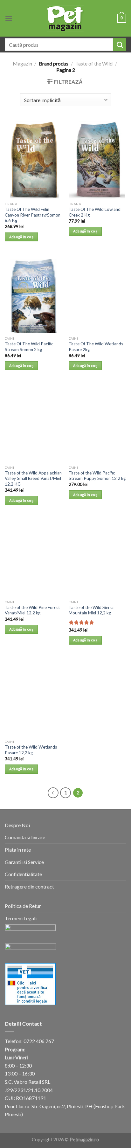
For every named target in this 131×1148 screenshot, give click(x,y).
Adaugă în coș (21, 237)
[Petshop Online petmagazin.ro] (65, 18)
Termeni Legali (21, 918)
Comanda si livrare (25, 837)
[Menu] (8, 18)
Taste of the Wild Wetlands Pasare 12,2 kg (31, 749)
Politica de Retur (23, 906)
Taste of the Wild (94, 63)
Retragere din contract (29, 886)
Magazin (22, 63)
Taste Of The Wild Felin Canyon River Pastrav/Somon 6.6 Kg (32, 215)
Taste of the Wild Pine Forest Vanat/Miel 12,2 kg (32, 610)
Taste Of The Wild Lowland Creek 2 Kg (95, 212)
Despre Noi (17, 825)
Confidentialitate (23, 874)
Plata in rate (18, 850)
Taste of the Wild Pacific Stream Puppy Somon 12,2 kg (97, 475)
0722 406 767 (39, 1041)
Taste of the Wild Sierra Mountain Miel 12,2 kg (91, 610)
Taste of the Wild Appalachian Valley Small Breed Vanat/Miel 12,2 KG (33, 478)
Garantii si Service (24, 862)
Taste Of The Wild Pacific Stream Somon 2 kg (29, 346)
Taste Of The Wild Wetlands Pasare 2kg (96, 346)
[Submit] (119, 44)
